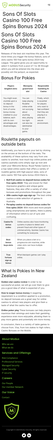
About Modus (10, 339)
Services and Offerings (16, 353)
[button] (49, 5)
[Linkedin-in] (29, 435)
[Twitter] (24, 435)
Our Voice (8, 392)
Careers (7, 378)
